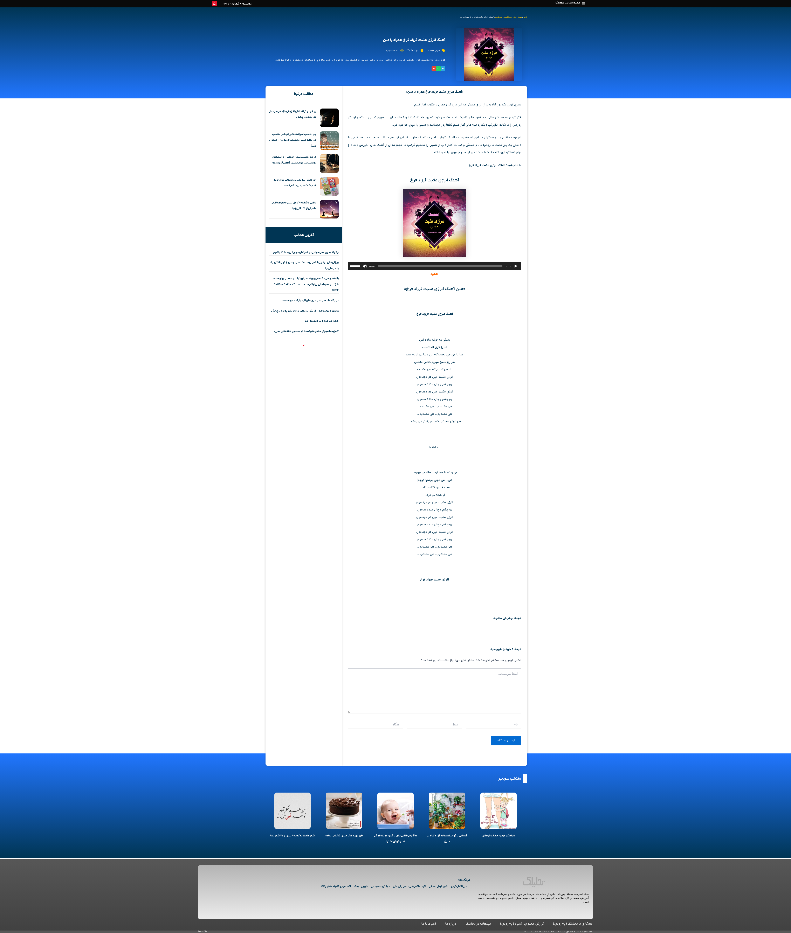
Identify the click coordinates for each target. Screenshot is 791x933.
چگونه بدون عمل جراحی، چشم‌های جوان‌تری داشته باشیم (306, 252)
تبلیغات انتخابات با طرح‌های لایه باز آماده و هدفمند (309, 300)
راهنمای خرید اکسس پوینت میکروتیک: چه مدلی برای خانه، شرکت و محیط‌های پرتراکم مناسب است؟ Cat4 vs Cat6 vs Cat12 (306, 284)
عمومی (437, 50)
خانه (525, 17)
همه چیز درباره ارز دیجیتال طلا (322, 321)
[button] (583, 3)
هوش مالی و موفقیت (513, 17)
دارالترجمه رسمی (380, 886)
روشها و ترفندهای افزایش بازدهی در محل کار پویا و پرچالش (305, 311)
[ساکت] (365, 266)
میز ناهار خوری (458, 886)
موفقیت (498, 17)
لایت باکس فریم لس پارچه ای (409, 886)
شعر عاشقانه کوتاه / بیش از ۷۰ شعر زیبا (292, 835)
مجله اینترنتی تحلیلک (567, 3)
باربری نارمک (361, 886)
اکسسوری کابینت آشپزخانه (336, 886)
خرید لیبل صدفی (438, 886)
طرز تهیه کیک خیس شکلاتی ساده (344, 835)
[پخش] (516, 266)
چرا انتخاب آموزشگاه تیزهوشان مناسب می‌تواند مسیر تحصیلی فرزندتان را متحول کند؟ (292, 140)
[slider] (356, 266)
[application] (434, 266)
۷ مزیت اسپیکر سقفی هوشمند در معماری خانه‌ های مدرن (306, 331)
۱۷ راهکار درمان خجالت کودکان (498, 835)
